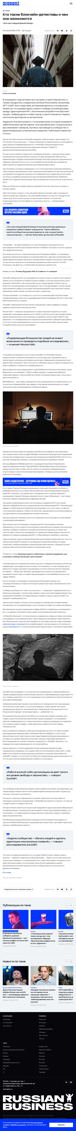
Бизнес (6, 1056)
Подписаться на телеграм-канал (17, 889)
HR (4, 1069)
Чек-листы (43, 1035)
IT (3, 1072)
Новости (42, 1019)
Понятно (61, 1125)
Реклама (6, 1046)
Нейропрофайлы (46, 1029)
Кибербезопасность (11, 1062)
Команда (6, 1019)
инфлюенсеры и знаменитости (16, 624)
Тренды (42, 1072)
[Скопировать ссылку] (71, 31)
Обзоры (42, 1032)
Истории (6, 10)
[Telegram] (66, 1082)
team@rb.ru (7, 1089)
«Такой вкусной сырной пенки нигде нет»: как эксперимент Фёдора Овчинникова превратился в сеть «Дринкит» (43, 938)
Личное (42, 1056)
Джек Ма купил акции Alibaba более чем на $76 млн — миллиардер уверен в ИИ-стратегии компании (15, 993)
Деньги (42, 1053)
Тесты (41, 1038)
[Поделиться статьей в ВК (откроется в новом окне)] (62, 31)
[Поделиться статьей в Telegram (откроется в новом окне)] (57, 31)
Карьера (6, 1059)
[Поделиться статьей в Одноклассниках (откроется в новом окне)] (67, 31)
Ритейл (42, 1059)
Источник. (7, 872)
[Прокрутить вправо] (71, 905)
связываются (14, 627)
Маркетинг (43, 1046)
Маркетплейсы (45, 1050)
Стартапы (43, 1066)
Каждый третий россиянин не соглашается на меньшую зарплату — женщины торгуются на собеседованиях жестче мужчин (43, 996)
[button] (71, 3)
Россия (42, 1062)
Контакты (7, 1026)
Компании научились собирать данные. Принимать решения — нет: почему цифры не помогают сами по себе (15, 938)
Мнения (42, 1026)
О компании (8, 1022)
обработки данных (18, 1125)
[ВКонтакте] (71, 1082)
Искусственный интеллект (14, 1050)
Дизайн (6, 1066)
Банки (5, 1053)
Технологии (44, 1069)
